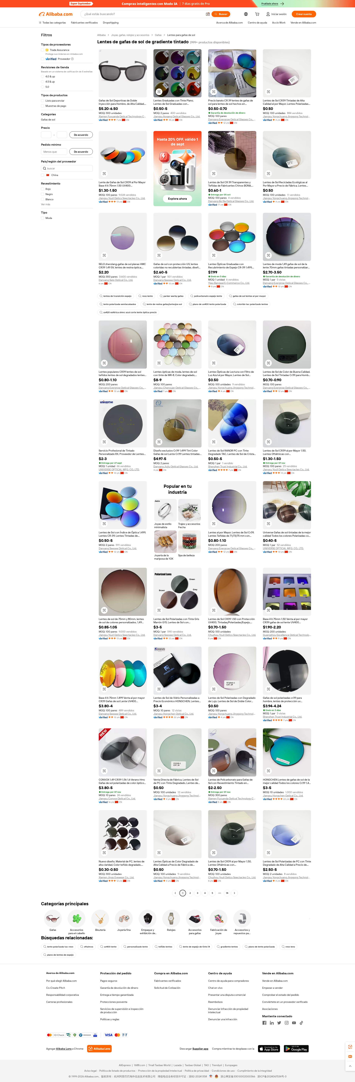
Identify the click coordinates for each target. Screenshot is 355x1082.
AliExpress (125, 1065)
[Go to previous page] (175, 893)
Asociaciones (270, 1008)
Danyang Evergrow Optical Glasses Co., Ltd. (232, 119)
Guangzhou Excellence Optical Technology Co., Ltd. (287, 634)
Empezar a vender (272, 987)
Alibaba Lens (64, 1048)
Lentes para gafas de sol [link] (181, 34)
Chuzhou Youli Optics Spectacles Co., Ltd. (232, 634)
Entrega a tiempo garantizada (116, 994)
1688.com (139, 1065)
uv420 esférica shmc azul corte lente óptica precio (130, 312)
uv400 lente (110, 946)
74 (227, 893)
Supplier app (200, 1048)
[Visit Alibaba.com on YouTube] (294, 1023)
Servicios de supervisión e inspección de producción (121, 1010)
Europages (231, 1065)
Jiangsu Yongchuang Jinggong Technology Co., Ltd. (287, 116)
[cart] (258, 14)
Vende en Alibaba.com (275, 980)
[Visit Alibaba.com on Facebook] (264, 1023)
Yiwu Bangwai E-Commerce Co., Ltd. (229, 282)
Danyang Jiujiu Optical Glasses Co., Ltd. (175, 466)
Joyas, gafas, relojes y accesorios (130, 34)
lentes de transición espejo (117, 296)
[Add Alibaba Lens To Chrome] (99, 1048)
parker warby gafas (173, 296)
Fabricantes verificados (167, 980)
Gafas (158, 34)
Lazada (178, 1065)
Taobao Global (193, 1065)
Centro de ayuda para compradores (228, 980)
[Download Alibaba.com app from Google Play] (296, 1048)
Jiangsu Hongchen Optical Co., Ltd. (173, 713)
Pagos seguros (108, 980)
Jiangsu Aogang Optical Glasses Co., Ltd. (176, 116)
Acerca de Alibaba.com (60, 973)
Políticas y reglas (109, 1019)
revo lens (290, 946)
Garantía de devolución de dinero (119, 987)
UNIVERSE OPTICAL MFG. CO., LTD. (119, 469)
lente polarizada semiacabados (119, 304)
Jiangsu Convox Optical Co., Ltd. (117, 798)
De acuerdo (81, 134)
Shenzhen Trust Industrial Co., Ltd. (227, 466)
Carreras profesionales (59, 1001)
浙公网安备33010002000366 (238, 1076)
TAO (206, 1065)
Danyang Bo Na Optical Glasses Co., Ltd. (231, 201)
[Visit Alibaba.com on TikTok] (301, 1023)
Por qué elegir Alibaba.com (61, 980)
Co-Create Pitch (55, 987)
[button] (208, 14)
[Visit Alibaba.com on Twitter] (279, 1023)
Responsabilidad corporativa (62, 994)
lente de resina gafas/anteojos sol (164, 304)
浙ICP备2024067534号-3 (271, 1076)
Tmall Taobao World (159, 1065)
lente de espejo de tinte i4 (196, 946)
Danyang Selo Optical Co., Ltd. (116, 280)
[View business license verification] (211, 1076)
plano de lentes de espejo (60, 955)
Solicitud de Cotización (167, 987)
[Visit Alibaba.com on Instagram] (286, 1023)
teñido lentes (165, 946)
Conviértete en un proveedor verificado (285, 1001)
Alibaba (101, 34)
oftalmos (88, 946)
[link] (350, 1047)
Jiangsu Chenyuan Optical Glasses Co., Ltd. (177, 387)
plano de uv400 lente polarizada (209, 304)
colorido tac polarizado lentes (252, 304)
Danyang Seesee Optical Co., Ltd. (172, 280)
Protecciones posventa (113, 1001)
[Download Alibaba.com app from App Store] (269, 1048)
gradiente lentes (229, 946)
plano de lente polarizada (261, 946)
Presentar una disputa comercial (227, 994)
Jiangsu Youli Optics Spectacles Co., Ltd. (122, 198)
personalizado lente (137, 946)
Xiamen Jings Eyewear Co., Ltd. (116, 877)
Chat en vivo (215, 987)
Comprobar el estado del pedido (280, 994)
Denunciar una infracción (222, 1019)
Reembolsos (215, 1001)
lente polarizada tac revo (60, 946)
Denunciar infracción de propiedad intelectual (228, 1010)
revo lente (147, 296)
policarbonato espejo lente (208, 296)
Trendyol (217, 1065)
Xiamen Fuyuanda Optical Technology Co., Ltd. (123, 116)
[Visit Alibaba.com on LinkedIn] (272, 1023)
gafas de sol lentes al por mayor (249, 296)
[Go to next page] (234, 893)
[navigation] (67, 464)
